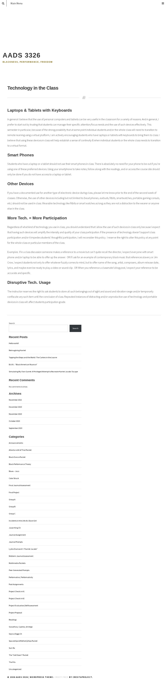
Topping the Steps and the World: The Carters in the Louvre (33, 357)
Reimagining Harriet (17, 350)
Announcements (16, 443)
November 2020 (15, 414)
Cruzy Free (61, 677)
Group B (12, 506)
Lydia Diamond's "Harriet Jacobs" (23, 549)
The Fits (12, 662)
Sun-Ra (12, 648)
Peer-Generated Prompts (19, 570)
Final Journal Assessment (19, 485)
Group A (12, 499)
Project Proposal (15, 612)
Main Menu (16, 3)
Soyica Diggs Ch (15, 634)
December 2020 (15, 407)
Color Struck (14, 478)
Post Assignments (16, 584)
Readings (13, 619)
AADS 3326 (22, 55)
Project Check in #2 (16, 598)
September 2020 (15, 428)
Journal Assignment (17, 535)
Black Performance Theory (20, 464)
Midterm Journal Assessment (21, 556)
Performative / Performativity (21, 577)
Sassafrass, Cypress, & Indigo (20, 626)
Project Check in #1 (16, 591)
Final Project (14, 492)
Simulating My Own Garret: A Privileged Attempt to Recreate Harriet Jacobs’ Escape (43, 371)
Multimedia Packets (17, 563)
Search (12, 323)
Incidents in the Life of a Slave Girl (23, 520)
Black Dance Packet (17, 457)
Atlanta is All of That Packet (20, 450)
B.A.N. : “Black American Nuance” (23, 364)
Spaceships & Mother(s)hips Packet (23, 641)
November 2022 (15, 400)
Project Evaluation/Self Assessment (23, 605)
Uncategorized (15, 669)
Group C (12, 513)
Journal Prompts (16, 542)
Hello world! (14, 343)
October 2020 (14, 421)
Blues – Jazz (14, 471)
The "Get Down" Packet (18, 655)
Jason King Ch (15, 528)
